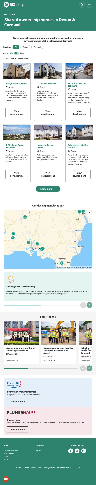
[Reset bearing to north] (89, 219)
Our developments (11, 450)
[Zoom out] (89, 216)
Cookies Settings (22, 468)
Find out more (18, 401)
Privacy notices (49, 468)
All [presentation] (16, 47)
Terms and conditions (65, 468)
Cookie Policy (36, 468)
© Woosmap (59, 267)
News (6, 459)
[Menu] (89, 5)
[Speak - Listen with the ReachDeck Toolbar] (6, 479)
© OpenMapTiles (68, 267)
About (6, 456)
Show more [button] (46, 188)
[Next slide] (89, 305)
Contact (38, 450)
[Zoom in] (89, 212)
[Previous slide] (83, 305)
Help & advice (9, 453)
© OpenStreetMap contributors (83, 267)
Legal (78, 468)
